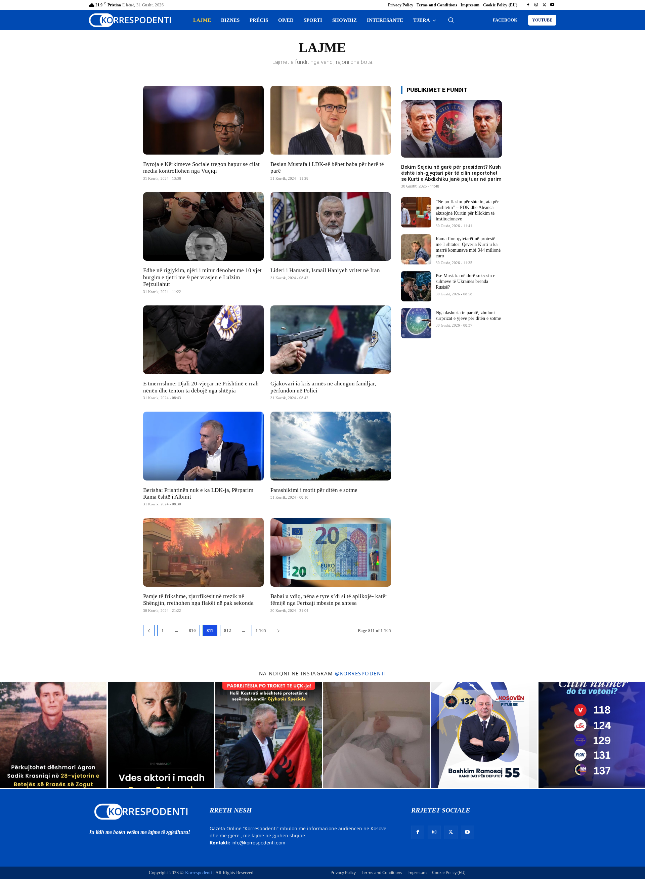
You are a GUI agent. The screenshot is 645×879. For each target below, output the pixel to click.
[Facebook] (528, 5)
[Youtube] (552, 5)
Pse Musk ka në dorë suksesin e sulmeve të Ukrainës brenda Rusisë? (465, 281)
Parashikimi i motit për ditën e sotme (313, 490)
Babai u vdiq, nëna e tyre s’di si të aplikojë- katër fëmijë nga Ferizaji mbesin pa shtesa (328, 599)
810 (192, 630)
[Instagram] (536, 5)
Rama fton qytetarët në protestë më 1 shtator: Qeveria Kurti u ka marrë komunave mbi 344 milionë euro (468, 247)
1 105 (261, 630)
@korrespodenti (360, 673)
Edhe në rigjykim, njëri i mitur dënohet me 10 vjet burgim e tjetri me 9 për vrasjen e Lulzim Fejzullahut (202, 277)
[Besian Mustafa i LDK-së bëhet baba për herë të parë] (330, 120)
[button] (451, 20)
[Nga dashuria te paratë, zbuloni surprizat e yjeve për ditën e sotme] (416, 323)
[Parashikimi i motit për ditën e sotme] (330, 446)
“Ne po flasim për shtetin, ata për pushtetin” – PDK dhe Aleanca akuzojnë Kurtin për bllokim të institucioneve (467, 210)
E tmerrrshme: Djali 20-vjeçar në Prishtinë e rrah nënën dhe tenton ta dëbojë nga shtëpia (201, 386)
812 (227, 630)
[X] (544, 5)
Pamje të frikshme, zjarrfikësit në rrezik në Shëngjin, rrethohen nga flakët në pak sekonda (198, 599)
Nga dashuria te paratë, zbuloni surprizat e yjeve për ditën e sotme (468, 315)
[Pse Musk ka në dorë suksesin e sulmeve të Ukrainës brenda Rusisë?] (416, 286)
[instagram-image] (53, 735)
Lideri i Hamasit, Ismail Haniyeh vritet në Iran (325, 270)
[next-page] (278, 630)
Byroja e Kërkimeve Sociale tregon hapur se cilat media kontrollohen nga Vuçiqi (201, 167)
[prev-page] (149, 630)
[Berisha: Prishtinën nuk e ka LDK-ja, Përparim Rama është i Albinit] (203, 446)
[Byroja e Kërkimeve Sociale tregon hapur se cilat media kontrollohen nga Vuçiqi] (203, 120)
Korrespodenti (198, 872)
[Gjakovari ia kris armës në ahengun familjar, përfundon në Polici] (330, 339)
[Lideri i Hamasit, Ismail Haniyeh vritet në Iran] (330, 226)
